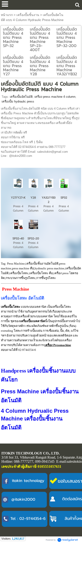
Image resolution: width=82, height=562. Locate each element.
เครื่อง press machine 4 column (54, 96)
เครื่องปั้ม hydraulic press (18, 101)
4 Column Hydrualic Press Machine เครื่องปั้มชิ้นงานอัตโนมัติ (35, 419)
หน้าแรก (7, 15)
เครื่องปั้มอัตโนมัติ (21, 96)
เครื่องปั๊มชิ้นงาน (27, 15)
